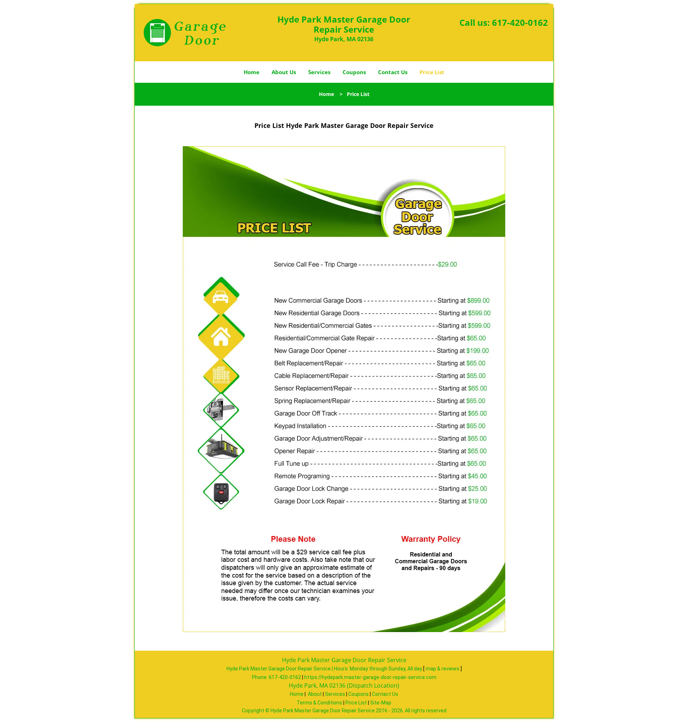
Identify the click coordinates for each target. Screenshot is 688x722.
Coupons (354, 72)
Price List (432, 72)
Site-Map (380, 703)
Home (251, 72)
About (315, 694)
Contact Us (392, 72)
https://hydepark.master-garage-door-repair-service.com (370, 677)
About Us (284, 72)
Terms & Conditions (319, 703)
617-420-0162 (520, 22)
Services (319, 72)
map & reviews (443, 668)
